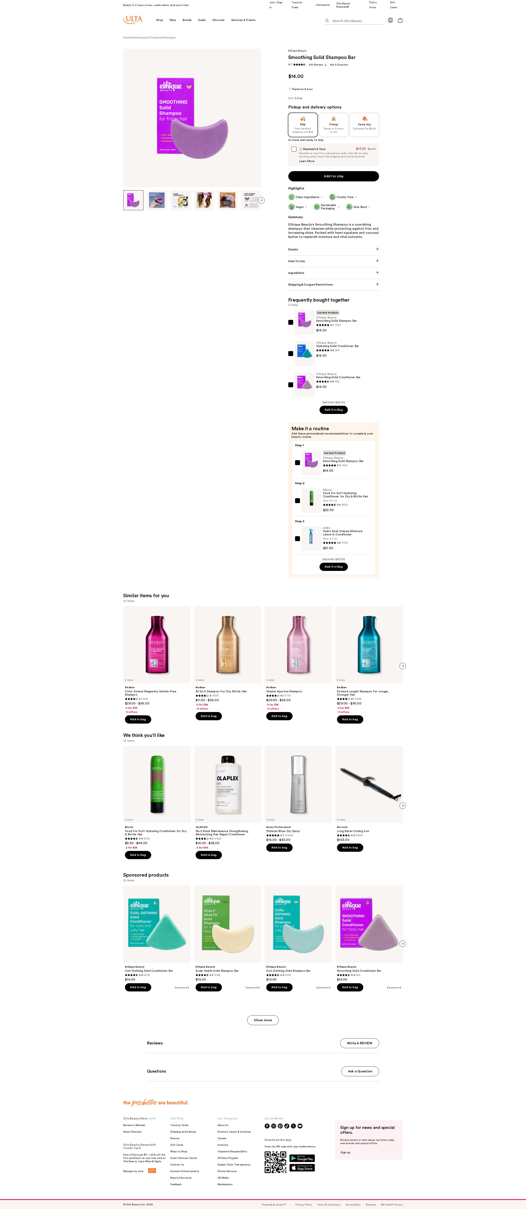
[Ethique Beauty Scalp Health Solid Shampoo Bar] (227, 933)
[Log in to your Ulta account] (390, 20)
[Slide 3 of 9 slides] (180, 200)
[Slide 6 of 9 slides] (251, 200)
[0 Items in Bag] (400, 20)
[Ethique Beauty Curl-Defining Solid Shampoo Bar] (298, 933)
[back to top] (514, 1197)
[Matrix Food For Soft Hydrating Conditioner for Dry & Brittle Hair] (157, 797)
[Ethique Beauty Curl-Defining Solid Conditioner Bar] (157, 933)
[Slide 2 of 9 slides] (157, 200)
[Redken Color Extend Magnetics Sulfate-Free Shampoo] (157, 660)
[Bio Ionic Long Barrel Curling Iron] (369, 794)
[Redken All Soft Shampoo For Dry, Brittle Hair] (227, 658)
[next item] (261, 200)
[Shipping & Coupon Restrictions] (333, 284)
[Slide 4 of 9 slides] (204, 200)
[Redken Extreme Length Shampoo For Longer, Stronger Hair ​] (369, 660)
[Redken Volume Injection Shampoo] (298, 658)
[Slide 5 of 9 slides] (228, 200)
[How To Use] (333, 261)
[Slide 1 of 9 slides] (133, 200)
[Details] (333, 249)
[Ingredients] (333, 273)
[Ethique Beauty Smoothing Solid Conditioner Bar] (369, 933)
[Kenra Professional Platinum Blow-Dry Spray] (298, 794)
